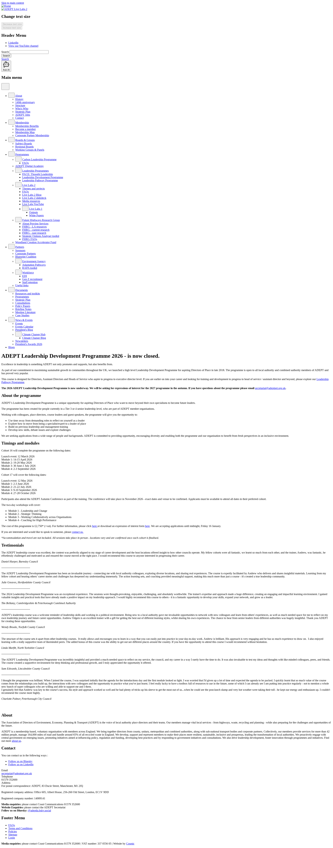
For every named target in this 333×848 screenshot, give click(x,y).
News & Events (24, 320)
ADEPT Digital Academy (29, 166)
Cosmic (130, 843)
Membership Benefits (27, 126)
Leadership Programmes (35, 170)
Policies (12, 831)
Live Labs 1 (35, 208)
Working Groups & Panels (29, 149)
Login (11, 837)
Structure (20, 105)
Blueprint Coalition (25, 256)
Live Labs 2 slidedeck (34, 197)
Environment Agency (34, 261)
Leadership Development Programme (42, 177)
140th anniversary (25, 102)
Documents (21, 290)
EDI (24, 276)
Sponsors (20, 250)
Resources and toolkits (27, 293)
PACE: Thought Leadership (37, 174)
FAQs (25, 162)
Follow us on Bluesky (20, 761)
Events (19, 323)
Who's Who (21, 108)
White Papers (36, 215)
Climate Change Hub (33, 334)
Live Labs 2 (28, 185)
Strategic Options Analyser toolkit (40, 236)
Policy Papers (22, 306)
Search (5, 51)
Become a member (25, 129)
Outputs (33, 212)
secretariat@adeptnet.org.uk (270, 388)
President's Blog (24, 329)
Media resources (31, 201)
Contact (19, 117)
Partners (19, 246)
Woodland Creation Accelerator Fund (35, 242)
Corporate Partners (25, 253)
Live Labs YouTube (33, 204)
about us (16, 740)
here (94, 526)
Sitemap (12, 834)
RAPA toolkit (29, 267)
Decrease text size (12, 24)
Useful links (21, 285)
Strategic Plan (22, 111)
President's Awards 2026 (28, 344)
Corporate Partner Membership (32, 135)
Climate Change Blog (34, 337)
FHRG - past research (34, 232)
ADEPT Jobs (22, 114)
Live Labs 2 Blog (31, 194)
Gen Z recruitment (32, 279)
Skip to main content (12, 2)
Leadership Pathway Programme (40, 180)
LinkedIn (13, 42)
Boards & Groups (25, 140)
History (19, 99)
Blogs (11, 347)
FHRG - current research (35, 229)
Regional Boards (24, 146)
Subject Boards (23, 143)
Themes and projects (33, 188)
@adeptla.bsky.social (39, 810)
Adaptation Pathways (34, 264)
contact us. (77, 531)
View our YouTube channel (23, 45)
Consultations (22, 302)
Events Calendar (24, 326)
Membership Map (25, 132)
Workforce (28, 272)
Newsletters (21, 341)
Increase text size (12, 28)
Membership (22, 122)
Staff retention (30, 282)
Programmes (22, 154)
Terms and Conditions (20, 828)
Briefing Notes (23, 309)
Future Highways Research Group (41, 220)
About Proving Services (35, 223)
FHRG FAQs (29, 239)
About (18, 95)
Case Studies (22, 315)
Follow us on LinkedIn (20, 764)
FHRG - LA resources (34, 226)
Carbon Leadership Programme (39, 159)
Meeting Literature (25, 312)
